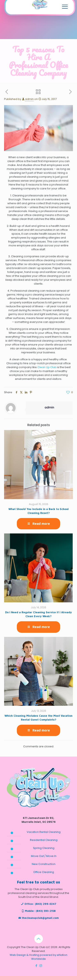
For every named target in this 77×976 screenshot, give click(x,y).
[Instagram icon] (40, 965)
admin (29, 99)
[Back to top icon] (38, 938)
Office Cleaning (43, 872)
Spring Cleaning (43, 848)
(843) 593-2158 (46, 910)
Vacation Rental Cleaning (44, 832)
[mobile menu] (64, 6)
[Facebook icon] (36, 965)
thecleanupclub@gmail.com (40, 917)
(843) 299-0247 (45, 903)
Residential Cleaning (43, 840)
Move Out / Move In (43, 856)
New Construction (43, 864)
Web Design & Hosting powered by (33, 955)
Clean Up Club (46, 367)
